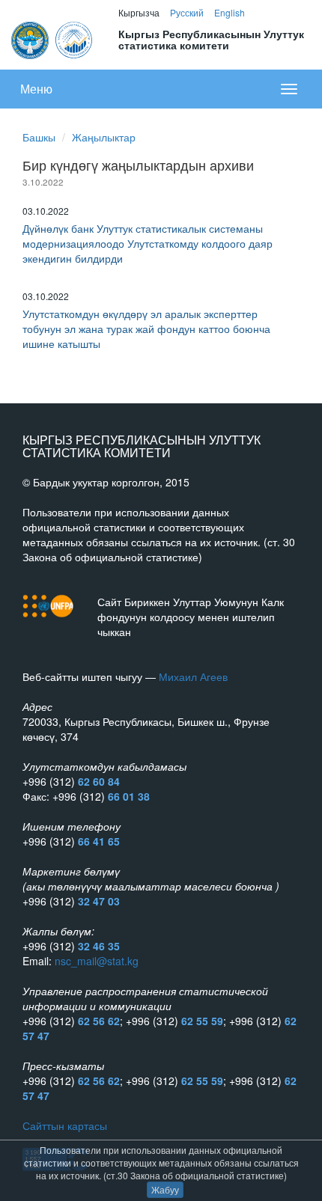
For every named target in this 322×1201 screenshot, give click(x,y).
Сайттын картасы (64, 1125)
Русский (187, 12)
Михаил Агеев (193, 676)
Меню (36, 88)
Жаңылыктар (104, 136)
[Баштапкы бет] (52, 38)
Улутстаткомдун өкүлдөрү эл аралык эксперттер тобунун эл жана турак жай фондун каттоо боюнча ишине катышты (146, 328)
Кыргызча (139, 12)
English (229, 12)
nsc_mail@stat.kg (97, 960)
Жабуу (165, 1189)
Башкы (38, 136)
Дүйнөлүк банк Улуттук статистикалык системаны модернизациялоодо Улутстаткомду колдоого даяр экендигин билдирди (147, 243)
